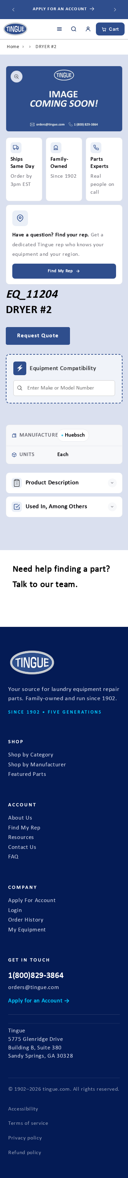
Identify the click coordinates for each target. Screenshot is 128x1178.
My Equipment (27, 930)
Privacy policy (25, 1138)
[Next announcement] (115, 9)
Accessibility (23, 1109)
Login (15, 910)
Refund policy (24, 1152)
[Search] (73, 29)
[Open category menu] (59, 29)
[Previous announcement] (13, 9)
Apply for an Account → (39, 1001)
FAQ (13, 857)
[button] (64, 483)
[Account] (88, 29)
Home (13, 46)
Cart (114, 29)
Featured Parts (27, 774)
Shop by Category (31, 755)
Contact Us (22, 847)
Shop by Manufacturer (37, 765)
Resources (21, 837)
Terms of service (28, 1123)
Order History (26, 920)
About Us (20, 818)
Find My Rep (24, 828)
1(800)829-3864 (35, 976)
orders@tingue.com (33, 987)
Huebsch (75, 435)
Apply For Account (32, 900)
